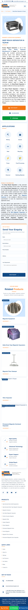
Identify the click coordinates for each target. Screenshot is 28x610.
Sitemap (4, 555)
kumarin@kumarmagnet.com (19, 1)
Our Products (8, 11)
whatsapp (15, 118)
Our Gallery (5, 561)
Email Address (5, 243)
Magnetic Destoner (7, 510)
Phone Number (6, 249)
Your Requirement (6, 262)
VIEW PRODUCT (7, 321)
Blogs (4, 564)
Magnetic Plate (6, 519)
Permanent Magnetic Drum (8, 528)
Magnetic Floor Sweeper (8, 534)
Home (2, 11)
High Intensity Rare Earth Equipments (11, 504)
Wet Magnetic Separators (18, 212)
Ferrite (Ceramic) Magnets (8, 516)
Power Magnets (6, 525)
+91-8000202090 (7, 1)
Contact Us (5, 567)
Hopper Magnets (6, 522)
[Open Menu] (24, 6)
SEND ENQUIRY (14, 108)
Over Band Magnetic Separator (9, 513)
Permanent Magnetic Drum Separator (10, 537)
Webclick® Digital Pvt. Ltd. (9, 603)
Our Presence (5, 558)
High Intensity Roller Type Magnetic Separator (12, 507)
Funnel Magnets (6, 531)
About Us (5, 552)
